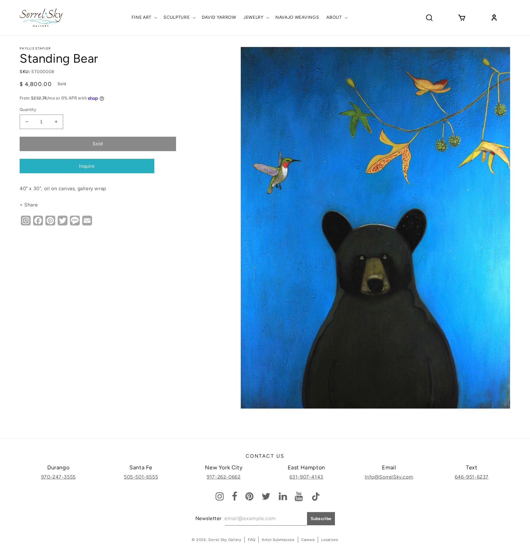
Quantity (28, 109)
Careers (308, 540)
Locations (329, 540)
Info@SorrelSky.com (389, 477)
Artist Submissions (278, 540)
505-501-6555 (141, 477)
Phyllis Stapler (35, 48)
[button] (144, 17)
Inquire (87, 166)
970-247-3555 (58, 477)
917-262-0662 (223, 477)
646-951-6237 (472, 477)
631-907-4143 (306, 477)
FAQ (251, 540)
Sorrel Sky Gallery (224, 540)
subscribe (321, 518)
